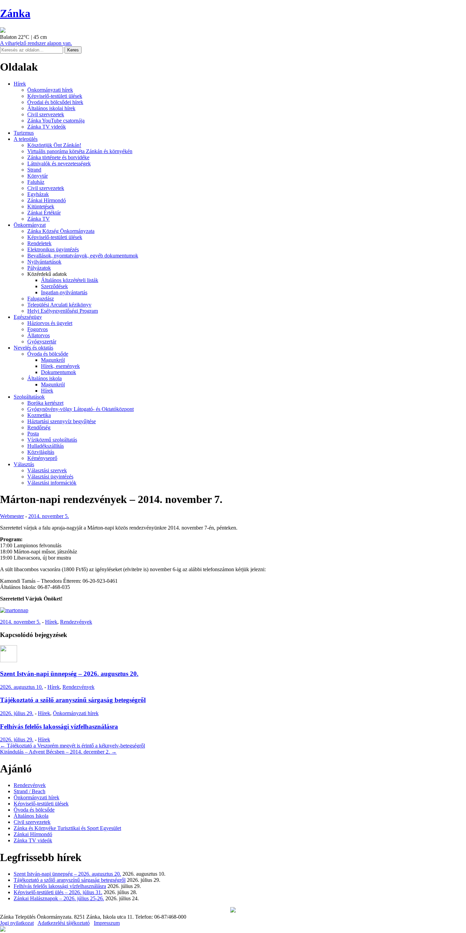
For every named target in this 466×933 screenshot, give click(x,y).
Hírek (20, 84)
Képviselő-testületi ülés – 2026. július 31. (58, 892)
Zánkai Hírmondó (46, 200)
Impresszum (107, 923)
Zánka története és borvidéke (58, 157)
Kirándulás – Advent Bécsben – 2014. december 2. (58, 752)
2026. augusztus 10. (21, 687)
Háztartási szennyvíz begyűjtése (61, 421)
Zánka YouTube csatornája (56, 120)
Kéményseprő (42, 458)
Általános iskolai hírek (51, 108)
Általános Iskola (31, 816)
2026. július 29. (16, 713)
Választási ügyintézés (50, 476)
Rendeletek (39, 243)
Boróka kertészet (45, 403)
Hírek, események (60, 366)
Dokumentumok (58, 372)
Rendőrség (38, 427)
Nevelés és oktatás (33, 348)
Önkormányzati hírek (50, 90)
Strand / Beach (29, 791)
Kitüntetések (40, 206)
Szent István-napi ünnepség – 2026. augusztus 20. (69, 673)
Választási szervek (47, 470)
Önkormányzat (30, 225)
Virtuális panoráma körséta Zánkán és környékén (79, 151)
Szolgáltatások (29, 397)
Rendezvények (76, 622)
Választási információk (51, 483)
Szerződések (54, 286)
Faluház (35, 182)
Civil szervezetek (45, 114)
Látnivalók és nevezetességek (59, 163)
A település (26, 139)
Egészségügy (28, 317)
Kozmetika (39, 415)
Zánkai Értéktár (44, 213)
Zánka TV (38, 219)
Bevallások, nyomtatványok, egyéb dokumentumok (82, 255)
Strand (34, 170)
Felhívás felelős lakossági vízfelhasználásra (59, 726)
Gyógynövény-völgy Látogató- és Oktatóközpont (80, 409)
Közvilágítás (40, 452)
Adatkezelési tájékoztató (64, 923)
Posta (33, 433)
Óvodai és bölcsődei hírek (55, 102)
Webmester (12, 516)
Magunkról (53, 360)
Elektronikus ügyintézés (53, 249)
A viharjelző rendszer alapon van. (36, 43)
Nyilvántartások (44, 262)
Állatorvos (38, 335)
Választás (24, 464)
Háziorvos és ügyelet (49, 323)
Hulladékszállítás (45, 446)
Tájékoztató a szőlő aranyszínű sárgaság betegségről (73, 700)
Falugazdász (40, 298)
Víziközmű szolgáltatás (52, 440)
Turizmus (24, 133)
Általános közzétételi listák (69, 280)
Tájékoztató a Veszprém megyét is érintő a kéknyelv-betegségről (72, 746)
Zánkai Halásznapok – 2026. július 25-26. (59, 898)
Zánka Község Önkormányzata (60, 231)
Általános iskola (44, 378)
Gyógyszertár (41, 341)
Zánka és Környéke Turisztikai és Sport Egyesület (67, 828)
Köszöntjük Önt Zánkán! (54, 145)
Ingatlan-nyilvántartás (64, 292)
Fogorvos (37, 329)
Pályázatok (39, 268)
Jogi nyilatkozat (17, 923)
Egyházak (38, 194)
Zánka (15, 13)
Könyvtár (37, 176)
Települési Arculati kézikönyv (59, 305)
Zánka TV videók (46, 127)
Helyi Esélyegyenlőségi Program (62, 311)
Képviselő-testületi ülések (54, 96)
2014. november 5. (48, 516)
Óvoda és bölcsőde (47, 354)
